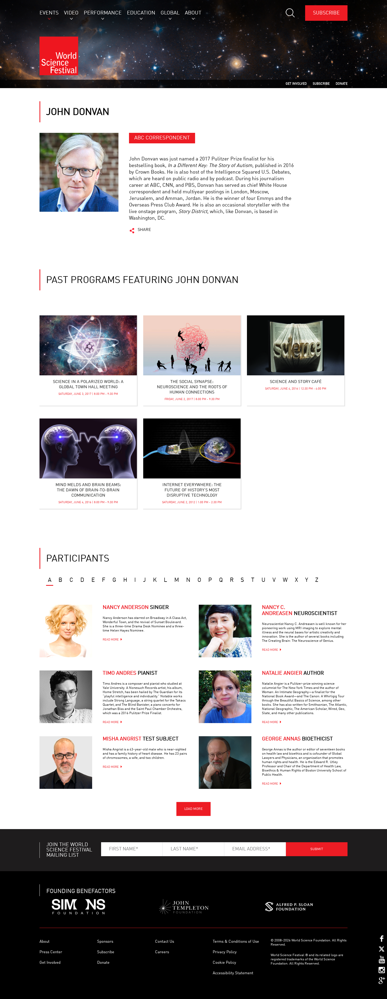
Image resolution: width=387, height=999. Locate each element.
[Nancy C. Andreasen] (225, 631)
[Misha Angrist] (65, 762)
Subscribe (326, 13)
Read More (111, 639)
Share (144, 230)
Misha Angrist (140, 739)
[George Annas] (225, 762)
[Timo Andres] (65, 696)
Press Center (50, 952)
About (44, 942)
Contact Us (164, 942)
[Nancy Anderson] (65, 631)
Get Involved (50, 963)
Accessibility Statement (233, 973)
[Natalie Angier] (225, 696)
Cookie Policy (224, 963)
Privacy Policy (225, 952)
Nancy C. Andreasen (299, 610)
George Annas (297, 739)
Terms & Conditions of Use (236, 942)
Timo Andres (130, 673)
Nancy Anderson (136, 607)
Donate (103, 963)
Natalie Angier (293, 673)
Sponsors (105, 942)
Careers (162, 952)
